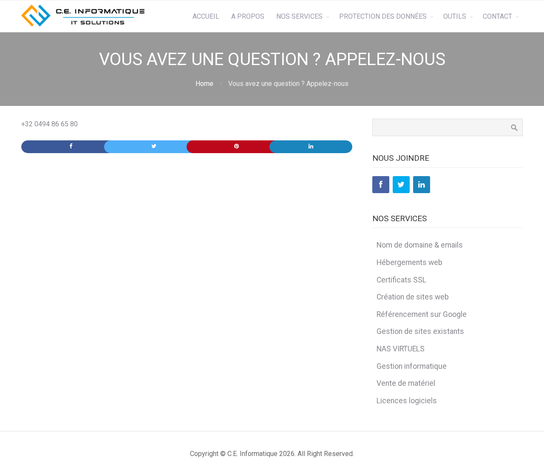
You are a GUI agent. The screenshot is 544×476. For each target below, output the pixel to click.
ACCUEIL (206, 16)
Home (204, 84)
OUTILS (454, 16)
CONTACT (497, 16)
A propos (247, 16)
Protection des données (383, 16)
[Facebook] (380, 184)
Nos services (299, 16)
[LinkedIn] (421, 184)
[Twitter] (401, 184)
